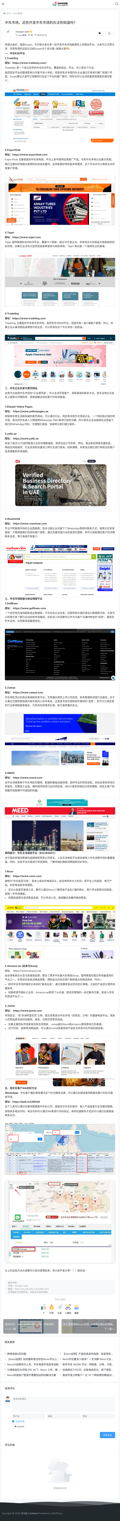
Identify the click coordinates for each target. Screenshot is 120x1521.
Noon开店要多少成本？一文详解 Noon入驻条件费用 (88, 1359)
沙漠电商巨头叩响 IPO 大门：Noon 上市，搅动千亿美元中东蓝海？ (33, 1369)
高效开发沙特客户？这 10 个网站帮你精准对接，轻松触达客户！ (87, 1375)
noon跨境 (17, 13)
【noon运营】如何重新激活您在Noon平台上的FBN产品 (33, 1359)
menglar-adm (22, 31)
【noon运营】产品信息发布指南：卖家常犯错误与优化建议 (87, 1354)
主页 (8, 13)
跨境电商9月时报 (16, 1353)
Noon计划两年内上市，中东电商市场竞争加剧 (33, 1364)
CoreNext (33, 1513)
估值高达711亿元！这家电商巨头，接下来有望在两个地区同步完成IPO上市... (88, 1369)
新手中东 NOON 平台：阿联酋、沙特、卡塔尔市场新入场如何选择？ (88, 1364)
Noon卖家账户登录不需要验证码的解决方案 (31, 1375)
